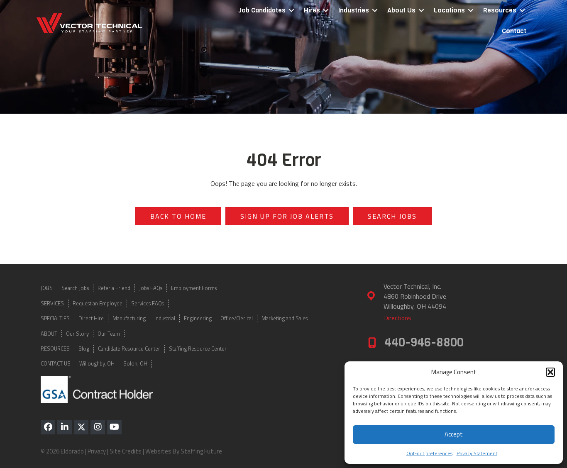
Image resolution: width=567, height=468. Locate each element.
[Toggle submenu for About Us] (421, 10)
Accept (454, 434)
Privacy (97, 451)
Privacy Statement (477, 453)
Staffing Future (201, 451)
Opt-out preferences (429, 453)
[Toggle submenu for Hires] (326, 10)
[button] (550, 372)
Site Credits (126, 451)
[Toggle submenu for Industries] (375, 10)
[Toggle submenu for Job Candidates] (291, 10)
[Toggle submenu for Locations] (471, 10)
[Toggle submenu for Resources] (522, 10)
